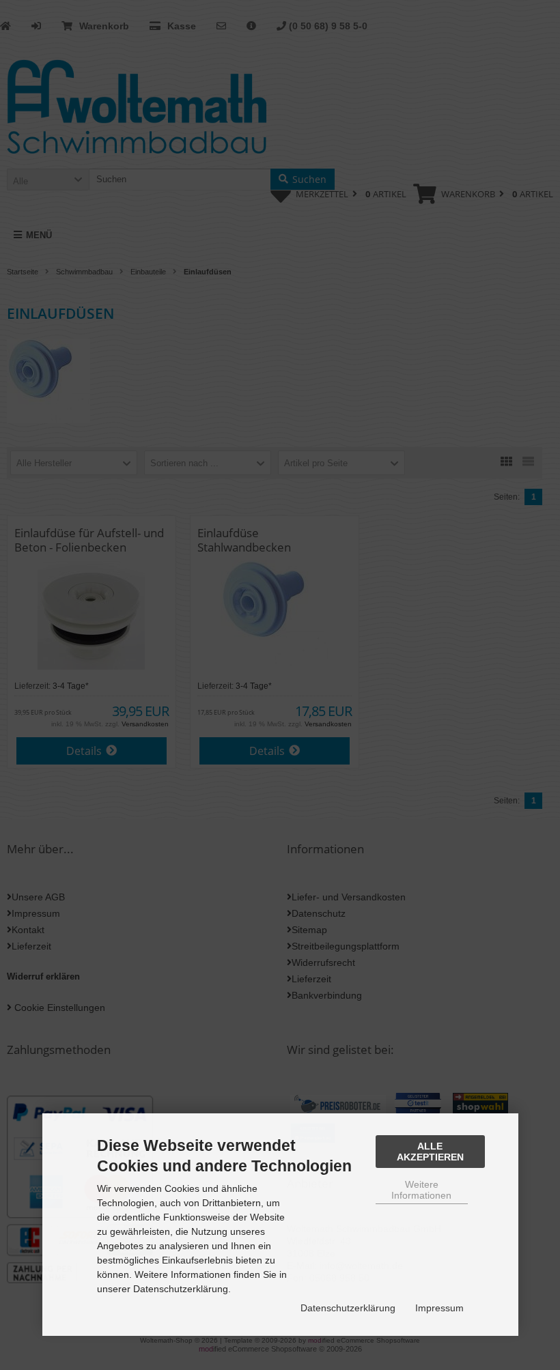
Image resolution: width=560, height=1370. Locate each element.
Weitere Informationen (421, 1190)
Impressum (439, 1307)
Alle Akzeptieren (430, 1151)
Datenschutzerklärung (347, 1307)
